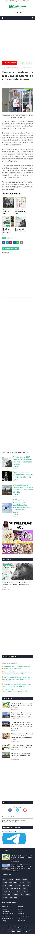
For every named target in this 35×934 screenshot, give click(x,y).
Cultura (5, 882)
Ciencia (16, 897)
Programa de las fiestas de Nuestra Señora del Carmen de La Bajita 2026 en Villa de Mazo (16, 685)
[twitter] (17, 12)
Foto (11, 897)
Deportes (24, 879)
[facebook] (14, 12)
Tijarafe (4, 921)
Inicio (3, 67)
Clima (21, 894)
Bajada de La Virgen (15, 888)
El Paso (20, 909)
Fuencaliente (5, 911)
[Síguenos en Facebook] (10, 811)
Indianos (25, 891)
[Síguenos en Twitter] (17, 811)
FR (13, 817)
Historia (19, 891)
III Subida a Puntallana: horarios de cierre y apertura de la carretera (21, 746)
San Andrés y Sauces (23, 916)
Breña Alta (20, 907)
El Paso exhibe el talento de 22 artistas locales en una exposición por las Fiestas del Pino (17, 673)
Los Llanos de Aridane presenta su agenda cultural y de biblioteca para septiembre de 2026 (16, 690)
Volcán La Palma (13, 882)
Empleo (5, 891)
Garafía (20, 911)
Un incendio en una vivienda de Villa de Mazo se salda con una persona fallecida (23, 488)
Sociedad (22, 882)
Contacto (25, 927)
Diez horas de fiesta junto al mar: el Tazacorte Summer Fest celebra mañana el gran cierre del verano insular (16, 679)
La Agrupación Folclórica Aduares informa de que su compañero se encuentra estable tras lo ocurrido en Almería (21, 725)
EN (8, 817)
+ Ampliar (16, 466)
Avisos (4, 885)
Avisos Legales (17, 927)
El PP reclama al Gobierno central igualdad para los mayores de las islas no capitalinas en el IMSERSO (22, 506)
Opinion (25, 888)
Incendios (15, 894)
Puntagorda (21, 914)
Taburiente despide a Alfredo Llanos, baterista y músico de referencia (23, 474)
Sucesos (10, 885)
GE (11, 817)
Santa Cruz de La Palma (8, 918)
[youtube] (21, 12)
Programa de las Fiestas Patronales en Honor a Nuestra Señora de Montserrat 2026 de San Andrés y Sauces (22, 736)
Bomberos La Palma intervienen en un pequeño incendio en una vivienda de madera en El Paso (21, 714)
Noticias (5, 879)
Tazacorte (20, 918)
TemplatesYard (16, 930)
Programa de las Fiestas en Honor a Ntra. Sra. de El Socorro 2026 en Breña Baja (21, 705)
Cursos (28, 882)
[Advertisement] (17, 40)
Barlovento (5, 907)
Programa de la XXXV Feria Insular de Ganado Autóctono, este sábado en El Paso (22, 460)
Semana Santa (6, 894)
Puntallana (5, 916)
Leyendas (28, 894)
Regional (18, 879)
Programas (17, 885)
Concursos (5, 888)
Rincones (5, 897)
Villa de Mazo (21, 921)
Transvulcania (26, 885)
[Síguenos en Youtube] (25, 811)
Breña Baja (5, 909)
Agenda (8, 67)
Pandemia (11, 891)
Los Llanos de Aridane (7, 914)
